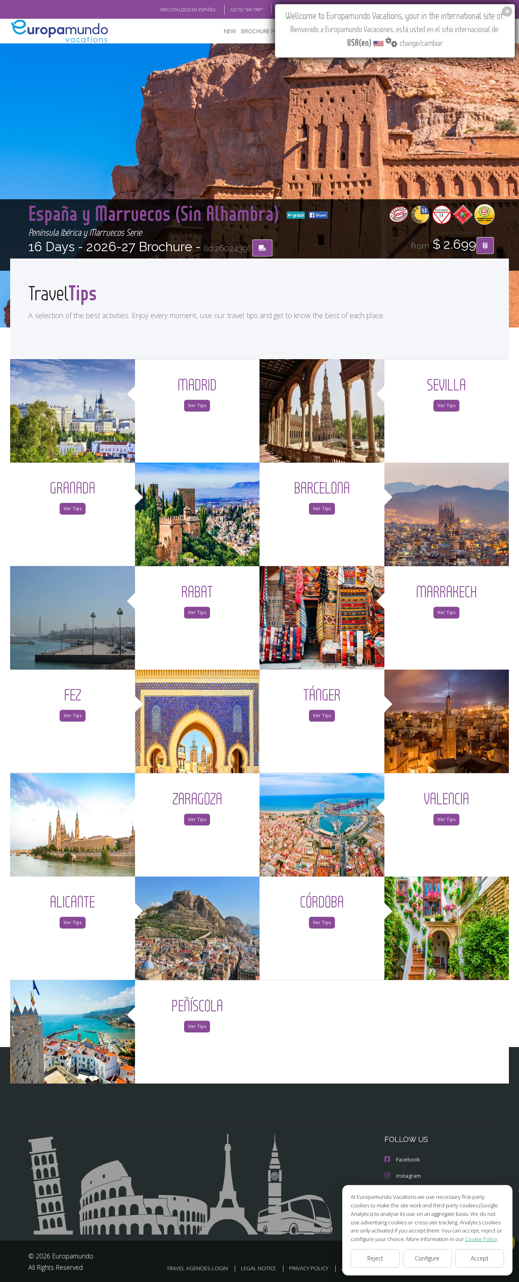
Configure (427, 1258)
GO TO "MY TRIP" (247, 9)
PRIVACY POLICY (308, 1268)
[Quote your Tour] (485, 245)
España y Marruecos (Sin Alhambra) (155, 213)
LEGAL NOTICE (258, 1268)
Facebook (408, 1159)
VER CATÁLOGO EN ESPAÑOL (188, 9)
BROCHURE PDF (261, 31)
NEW (230, 31)
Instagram (408, 1175)
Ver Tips (197, 405)
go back (298, 215)
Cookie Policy (481, 1239)
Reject (375, 1258)
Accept (480, 1258)
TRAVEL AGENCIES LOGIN (197, 1268)
